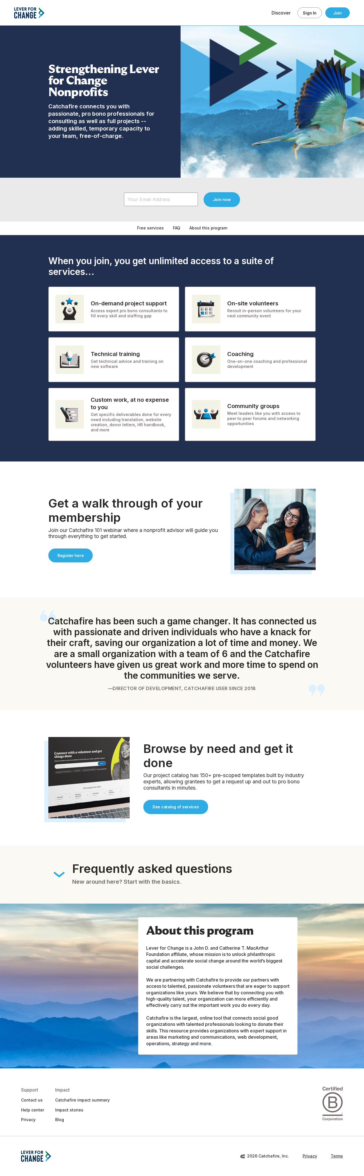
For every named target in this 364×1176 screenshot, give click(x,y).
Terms (337, 1156)
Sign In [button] (309, 13)
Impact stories (69, 1109)
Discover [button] (281, 13)
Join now (222, 199)
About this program (208, 227)
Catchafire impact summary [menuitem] (82, 1100)
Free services (150, 227)
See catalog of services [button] (175, 806)
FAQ (176, 227)
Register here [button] (70, 555)
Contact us (32, 1100)
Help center (32, 1109)
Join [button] (337, 13)
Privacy (28, 1119)
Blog (59, 1119)
